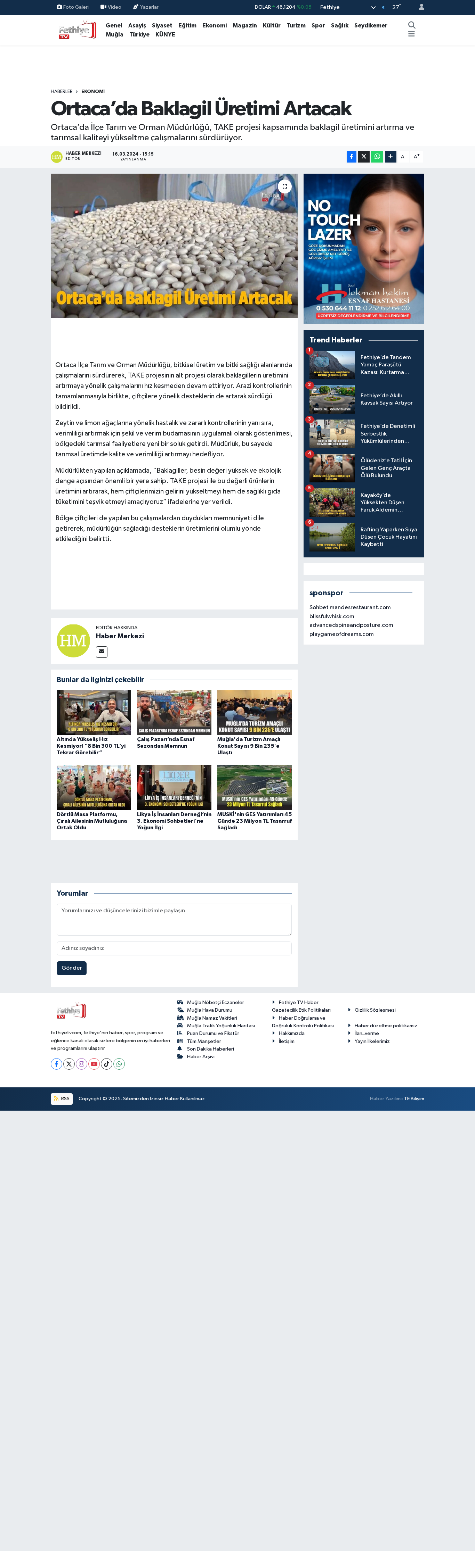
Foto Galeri (76, 7)
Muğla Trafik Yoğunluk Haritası (221, 1025)
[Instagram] (81, 1064)
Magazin (245, 25)
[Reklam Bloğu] (364, 249)
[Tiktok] (106, 1064)
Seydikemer (370, 25)
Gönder (72, 968)
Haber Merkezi (120, 636)
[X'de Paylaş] (364, 157)
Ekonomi (214, 25)
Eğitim (187, 25)
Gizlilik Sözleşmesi (375, 1010)
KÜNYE (165, 35)
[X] (69, 1064)
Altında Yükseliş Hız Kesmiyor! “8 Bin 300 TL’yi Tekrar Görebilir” (91, 746)
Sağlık (339, 25)
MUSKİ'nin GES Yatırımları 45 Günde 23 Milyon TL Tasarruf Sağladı (254, 821)
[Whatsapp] (119, 1064)
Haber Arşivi (201, 1056)
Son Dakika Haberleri (210, 1049)
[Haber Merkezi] (73, 641)
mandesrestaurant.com (360, 608)
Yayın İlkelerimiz (372, 1041)
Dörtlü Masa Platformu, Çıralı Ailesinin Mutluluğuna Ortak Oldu (92, 821)
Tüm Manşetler (204, 1041)
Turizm (296, 25)
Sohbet (319, 608)
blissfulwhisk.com (331, 617)
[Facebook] (56, 1064)
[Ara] (412, 25)
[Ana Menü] (411, 34)
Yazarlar (149, 7)
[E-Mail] (101, 652)
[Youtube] (94, 1064)
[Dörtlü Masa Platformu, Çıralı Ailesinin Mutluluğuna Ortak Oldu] (94, 787)
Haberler (62, 91)
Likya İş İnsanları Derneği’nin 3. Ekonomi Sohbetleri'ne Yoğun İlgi (174, 821)
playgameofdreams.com (341, 634)
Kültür (272, 25)
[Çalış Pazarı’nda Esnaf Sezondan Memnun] (174, 712)
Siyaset (162, 25)
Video (114, 7)
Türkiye (139, 35)
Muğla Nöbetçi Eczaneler (215, 1002)
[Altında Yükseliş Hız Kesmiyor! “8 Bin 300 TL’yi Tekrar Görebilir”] (94, 712)
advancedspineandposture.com (351, 625)
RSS (65, 1098)
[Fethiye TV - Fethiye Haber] (77, 29)
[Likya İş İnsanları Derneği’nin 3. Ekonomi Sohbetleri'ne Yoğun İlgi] (174, 787)
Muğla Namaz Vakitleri (212, 1018)
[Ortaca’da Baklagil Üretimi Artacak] (174, 246)
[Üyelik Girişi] (418, 7)
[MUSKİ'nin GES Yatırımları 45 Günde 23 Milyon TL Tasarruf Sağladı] (254, 787)
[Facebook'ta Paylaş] (351, 157)
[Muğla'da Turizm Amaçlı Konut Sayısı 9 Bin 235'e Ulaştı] (254, 712)
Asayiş (137, 25)
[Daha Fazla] (390, 157)
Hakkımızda (292, 1033)
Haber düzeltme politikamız (386, 1025)
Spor (318, 25)
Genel (114, 25)
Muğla (114, 35)
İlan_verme (367, 1033)
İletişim (287, 1041)
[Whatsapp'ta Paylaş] (377, 157)
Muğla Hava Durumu (209, 1010)
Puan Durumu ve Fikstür (213, 1033)
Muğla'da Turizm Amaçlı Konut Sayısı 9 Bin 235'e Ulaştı (248, 746)
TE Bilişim (414, 1098)
